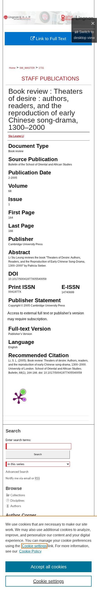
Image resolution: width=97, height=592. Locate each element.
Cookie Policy (30, 551)
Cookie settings (34, 546)
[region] (48, 554)
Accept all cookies (49, 566)
